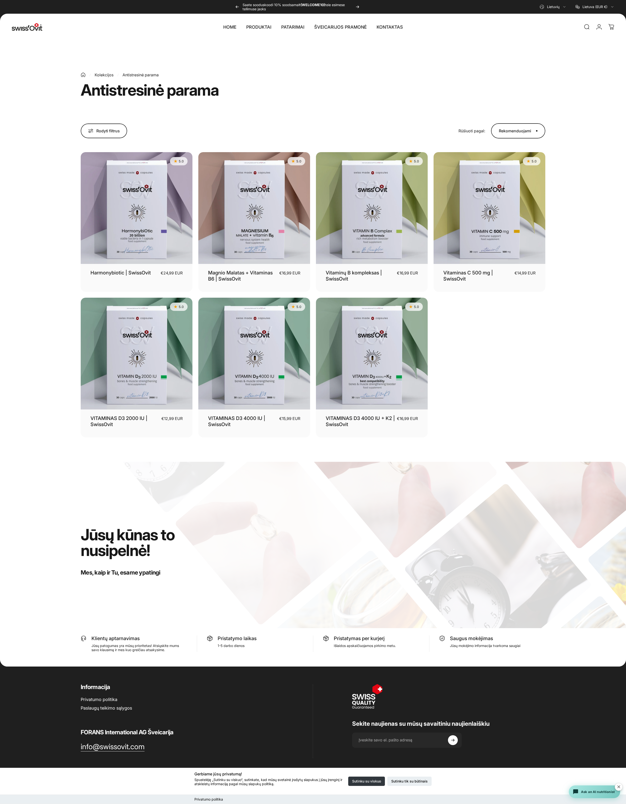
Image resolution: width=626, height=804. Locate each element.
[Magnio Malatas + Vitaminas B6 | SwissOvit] (254, 208)
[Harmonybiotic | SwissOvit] (136, 208)
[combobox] (553, 7)
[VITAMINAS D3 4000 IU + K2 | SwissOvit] (372, 353)
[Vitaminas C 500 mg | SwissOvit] (489, 208)
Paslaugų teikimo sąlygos (106, 708)
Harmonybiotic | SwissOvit (120, 273)
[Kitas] (357, 7)
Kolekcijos (104, 74)
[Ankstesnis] (237, 7)
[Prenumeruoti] (453, 740)
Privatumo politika (208, 799)
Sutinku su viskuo (366, 781)
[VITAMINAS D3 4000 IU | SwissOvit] (254, 353)
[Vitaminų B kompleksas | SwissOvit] (372, 208)
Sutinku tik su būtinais (409, 781)
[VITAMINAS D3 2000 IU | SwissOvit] (136, 353)
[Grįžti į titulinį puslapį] (83, 74)
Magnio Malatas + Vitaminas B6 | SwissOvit (240, 276)
